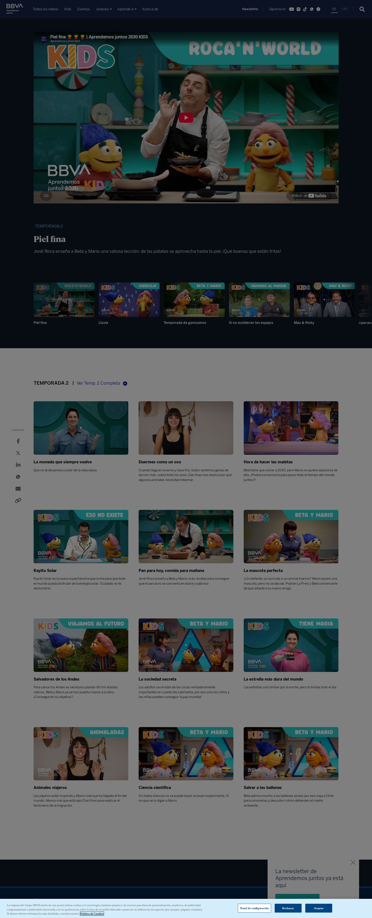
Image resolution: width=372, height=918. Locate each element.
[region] (186, 908)
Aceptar (319, 908)
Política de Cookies (92, 913)
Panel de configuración (254, 908)
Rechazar (288, 908)
